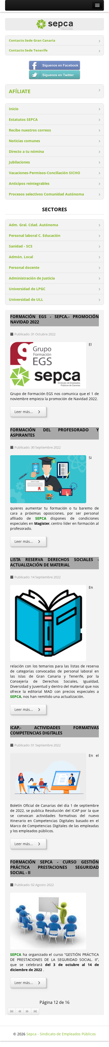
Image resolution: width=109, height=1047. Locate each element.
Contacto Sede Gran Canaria (32, 40)
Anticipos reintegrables (29, 183)
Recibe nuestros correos (30, 130)
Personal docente (24, 267)
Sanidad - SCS (20, 246)
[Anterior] (20, 1011)
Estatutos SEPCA (23, 119)
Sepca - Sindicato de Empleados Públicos (61, 1034)
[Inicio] (12, 1011)
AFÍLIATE (19, 91)
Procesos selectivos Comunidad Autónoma (46, 194)
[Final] (35, 1011)
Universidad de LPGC (27, 288)
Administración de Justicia (32, 278)
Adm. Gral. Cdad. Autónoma (33, 224)
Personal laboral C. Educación (34, 235)
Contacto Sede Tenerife (28, 50)
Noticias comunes (24, 140)
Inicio (14, 108)
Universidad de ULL (26, 299)
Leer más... (23, 411)
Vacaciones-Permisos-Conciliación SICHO (44, 172)
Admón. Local (21, 256)
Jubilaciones (19, 162)
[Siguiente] (27, 1011)
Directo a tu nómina (26, 151)
